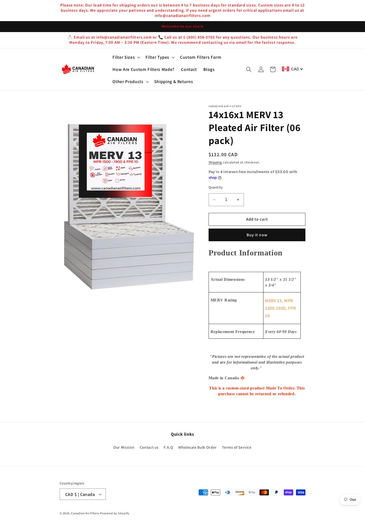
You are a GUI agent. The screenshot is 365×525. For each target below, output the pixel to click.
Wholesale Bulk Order (197, 447)
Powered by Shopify (114, 513)
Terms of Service (237, 447)
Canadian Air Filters (85, 513)
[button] (125, 57)
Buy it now (257, 235)
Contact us (149, 447)
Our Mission (123, 447)
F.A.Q (168, 447)
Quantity (216, 187)
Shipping (215, 162)
